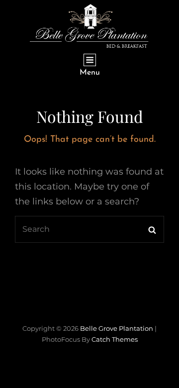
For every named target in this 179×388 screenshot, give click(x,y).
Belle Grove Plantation (116, 328)
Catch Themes (114, 339)
